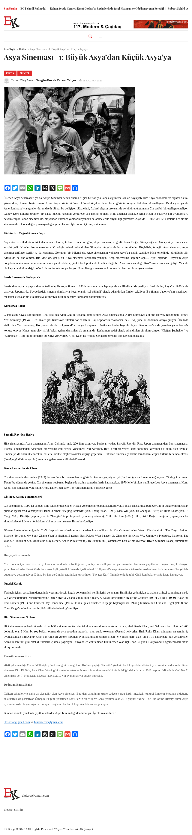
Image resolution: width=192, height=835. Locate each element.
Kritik (22, 49)
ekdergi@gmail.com (35, 795)
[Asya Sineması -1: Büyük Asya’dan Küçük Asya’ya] (69, 130)
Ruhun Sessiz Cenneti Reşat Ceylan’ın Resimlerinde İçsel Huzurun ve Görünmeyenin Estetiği (93, 8)
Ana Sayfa (9, 49)
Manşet (24, 73)
